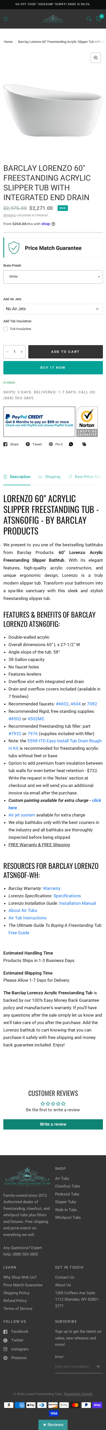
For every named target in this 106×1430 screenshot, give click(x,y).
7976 (33, 733)
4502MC (36, 718)
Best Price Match (90, 476)
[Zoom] (96, 58)
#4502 (14, 718)
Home (8, 42)
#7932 (14, 733)
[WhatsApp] (72, 444)
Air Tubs (62, 1178)
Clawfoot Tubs (67, 1186)
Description (20, 476)
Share (14, 444)
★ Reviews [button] (53, 1424)
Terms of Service (17, 1308)
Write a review (53, 1124)
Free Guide (18, 932)
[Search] (89, 18)
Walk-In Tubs (66, 1210)
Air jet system (21, 815)
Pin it (59, 444)
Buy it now (53, 367)
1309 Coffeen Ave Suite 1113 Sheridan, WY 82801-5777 (77, 1299)
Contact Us (64, 1277)
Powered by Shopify (78, 1394)
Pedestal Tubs (67, 1194)
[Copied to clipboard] (85, 444)
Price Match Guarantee (22, 1285)
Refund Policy (15, 1300)
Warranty (51, 888)
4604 (75, 703)
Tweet (37, 444)
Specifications (67, 895)
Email (59, 1357)
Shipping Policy (16, 1293)
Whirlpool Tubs (68, 1217)
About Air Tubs (22, 910)
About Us (63, 1285)
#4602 (62, 703)
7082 (92, 703)
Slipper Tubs (65, 1202)
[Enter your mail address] (98, 1366)
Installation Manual (77, 903)
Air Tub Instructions (27, 917)
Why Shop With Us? (20, 1277)
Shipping (9, 215)
